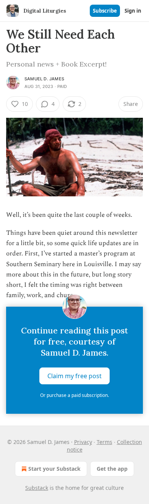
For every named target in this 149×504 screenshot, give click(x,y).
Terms (104, 441)
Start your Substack (54, 468)
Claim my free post (74, 376)
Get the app (112, 468)
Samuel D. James (44, 78)
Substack (36, 487)
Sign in (133, 10)
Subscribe (105, 10)
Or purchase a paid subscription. (74, 395)
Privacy (83, 441)
